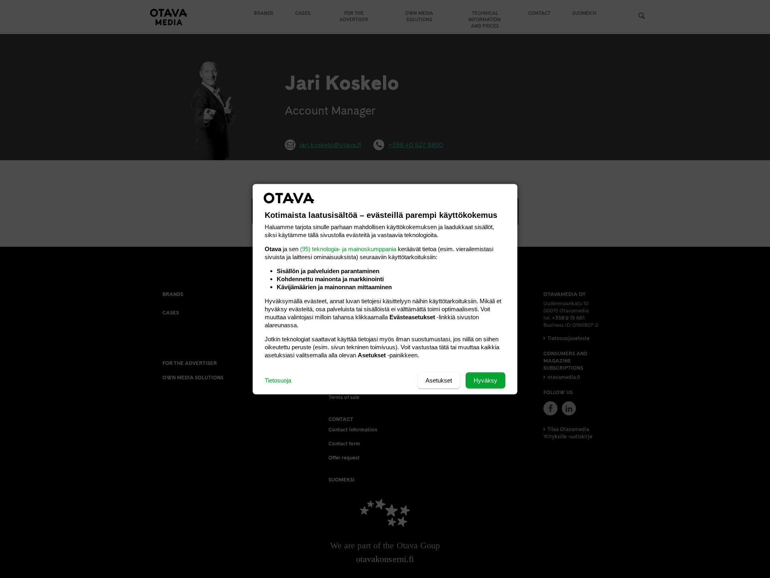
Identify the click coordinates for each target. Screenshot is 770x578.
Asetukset (439, 380)
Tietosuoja (278, 380)
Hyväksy (485, 380)
